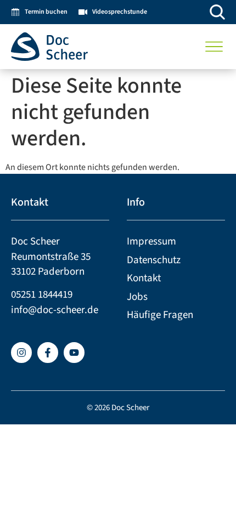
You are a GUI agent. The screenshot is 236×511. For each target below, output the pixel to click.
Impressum (151, 241)
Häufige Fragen (160, 315)
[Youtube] (74, 352)
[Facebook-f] (47, 352)
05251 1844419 (41, 294)
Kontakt (144, 278)
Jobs (137, 296)
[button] (214, 47)
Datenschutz (154, 260)
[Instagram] (21, 352)
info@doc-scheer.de (54, 310)
